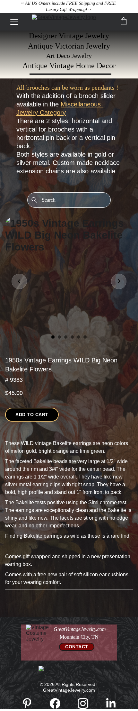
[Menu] (14, 22)
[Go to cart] (123, 22)
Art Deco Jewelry (69, 55)
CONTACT (76, 646)
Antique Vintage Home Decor (69, 65)
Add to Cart (31, 414)
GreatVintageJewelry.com (69, 690)
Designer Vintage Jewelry (69, 36)
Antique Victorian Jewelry (69, 46)
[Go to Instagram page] (86, 703)
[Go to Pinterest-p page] (30, 703)
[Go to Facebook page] (58, 703)
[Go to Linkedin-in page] (111, 703)
